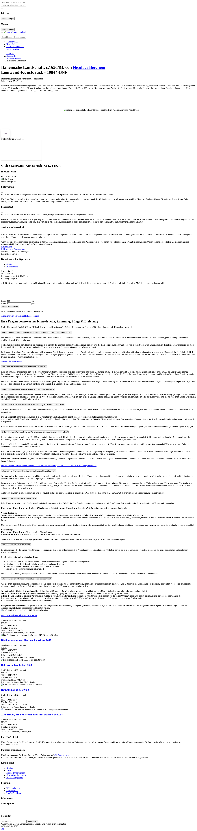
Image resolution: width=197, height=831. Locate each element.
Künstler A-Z (12, 42)
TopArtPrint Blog (13, 793)
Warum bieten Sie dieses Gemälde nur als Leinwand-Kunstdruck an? (28, 471)
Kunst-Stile (11, 44)
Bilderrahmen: (7, 249)
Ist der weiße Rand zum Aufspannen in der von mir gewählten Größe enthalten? (33, 405)
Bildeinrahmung (13, 788)
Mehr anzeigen (8, 19)
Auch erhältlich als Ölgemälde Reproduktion (20, 316)
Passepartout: (19, 249)
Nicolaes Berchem (14, 58)
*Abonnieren (32, 821)
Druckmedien (12, 790)
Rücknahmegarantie (14, 777)
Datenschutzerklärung (15, 773)
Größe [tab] (9, 264)
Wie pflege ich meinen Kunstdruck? (16, 545)
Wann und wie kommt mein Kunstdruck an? (19, 498)
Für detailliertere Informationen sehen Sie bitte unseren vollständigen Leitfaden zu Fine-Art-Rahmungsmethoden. (48, 465)
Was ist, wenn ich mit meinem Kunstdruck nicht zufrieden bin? (26, 579)
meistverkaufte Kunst (15, 46)
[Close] (23, 139)
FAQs (9, 770)
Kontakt (9, 768)
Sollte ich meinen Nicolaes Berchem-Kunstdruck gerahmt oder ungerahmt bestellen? (35, 432)
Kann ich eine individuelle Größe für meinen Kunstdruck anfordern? (28, 389)
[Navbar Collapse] (2, 32)
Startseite (10, 53)
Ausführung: (6, 247)
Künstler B (11, 56)
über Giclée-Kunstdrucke (11, 361)
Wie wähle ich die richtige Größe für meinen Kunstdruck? (24, 367)
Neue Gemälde (12, 49)
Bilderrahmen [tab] (12, 267)
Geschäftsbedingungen (16, 775)
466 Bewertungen (61, 755)
